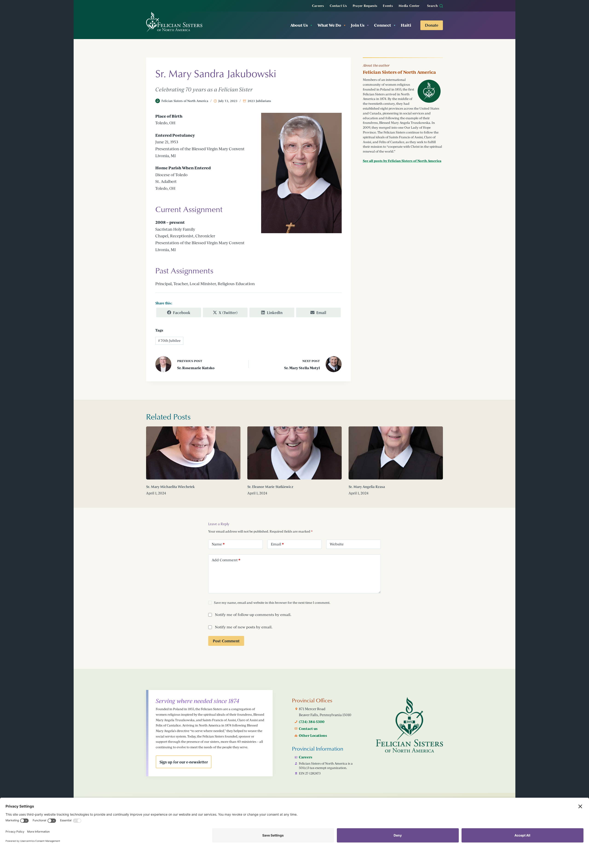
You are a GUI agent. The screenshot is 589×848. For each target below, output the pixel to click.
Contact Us (338, 5)
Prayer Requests (365, 5)
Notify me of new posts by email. (243, 627)
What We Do (329, 25)
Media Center (409, 5)
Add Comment (226, 559)
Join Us (357, 25)
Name (218, 544)
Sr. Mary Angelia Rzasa (367, 486)
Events (388, 5)
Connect (382, 25)
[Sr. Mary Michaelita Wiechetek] (193, 452)
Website (337, 544)
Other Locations (313, 735)
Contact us (308, 728)
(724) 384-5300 (311, 721)
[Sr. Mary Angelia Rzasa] (396, 452)
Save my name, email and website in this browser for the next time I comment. (272, 602)
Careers (318, 5)
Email (277, 544)
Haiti (406, 25)
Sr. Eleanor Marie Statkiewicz (270, 486)
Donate (431, 25)
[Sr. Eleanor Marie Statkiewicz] (294, 452)
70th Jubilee (169, 340)
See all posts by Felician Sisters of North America (402, 161)
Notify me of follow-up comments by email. (253, 614)
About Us (299, 25)
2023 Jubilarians (259, 101)
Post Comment (226, 641)
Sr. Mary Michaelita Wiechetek (170, 486)
